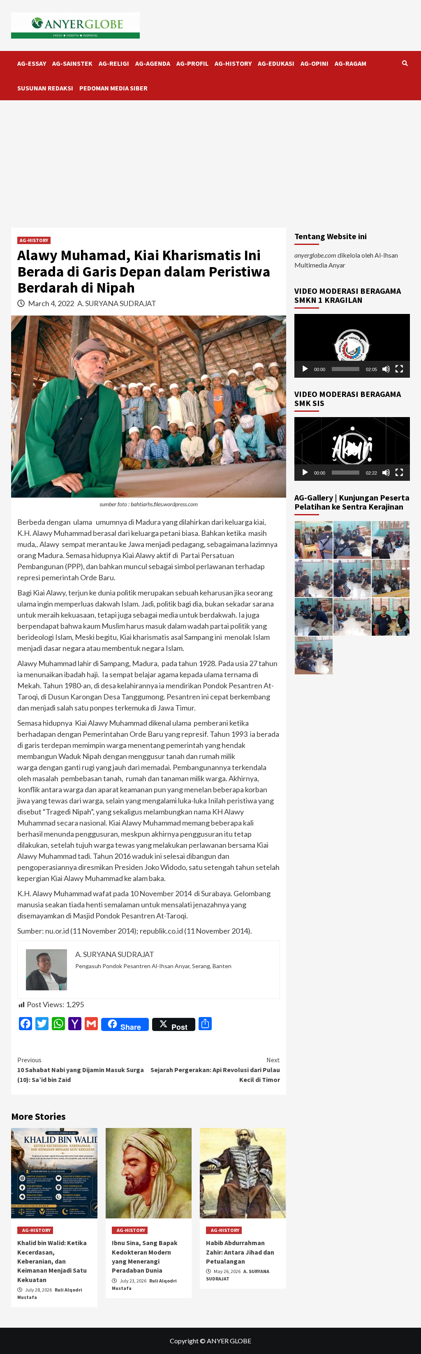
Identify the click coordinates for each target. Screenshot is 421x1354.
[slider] (345, 369)
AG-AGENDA (152, 63)
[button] (352, 345)
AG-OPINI (314, 63)
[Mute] (386, 369)
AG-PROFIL (192, 63)
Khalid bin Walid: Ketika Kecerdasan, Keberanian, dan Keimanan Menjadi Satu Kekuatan (52, 1261)
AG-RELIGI (114, 63)
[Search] (405, 63)
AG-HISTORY (233, 63)
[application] (352, 346)
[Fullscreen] (399, 369)
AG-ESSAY (31, 63)
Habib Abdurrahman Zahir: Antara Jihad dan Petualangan (240, 1252)
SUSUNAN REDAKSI (45, 88)
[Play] (305, 369)
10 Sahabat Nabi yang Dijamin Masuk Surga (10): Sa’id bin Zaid (80, 1070)
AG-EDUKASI (276, 63)
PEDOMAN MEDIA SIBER (113, 88)
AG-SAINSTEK (72, 63)
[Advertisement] (210, 161)
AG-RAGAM (350, 63)
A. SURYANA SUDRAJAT (116, 303)
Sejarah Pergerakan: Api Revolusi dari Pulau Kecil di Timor (215, 1070)
